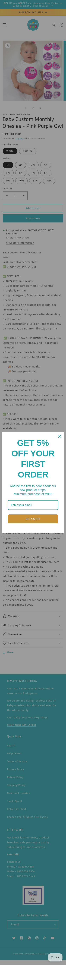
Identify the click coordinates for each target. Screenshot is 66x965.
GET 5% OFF (33, 519)
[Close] (59, 436)
